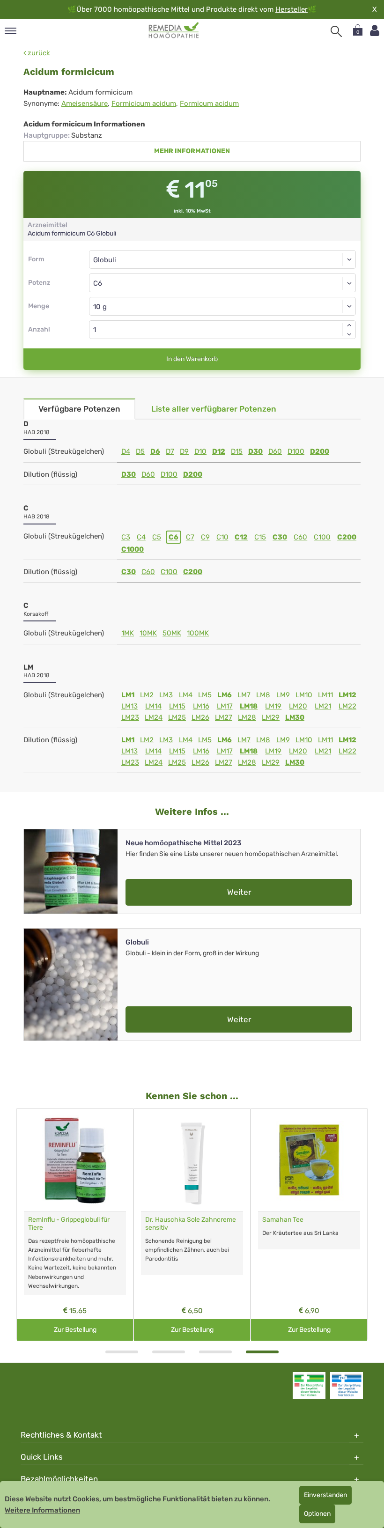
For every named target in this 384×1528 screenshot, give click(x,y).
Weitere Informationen (42, 1510)
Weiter (239, 892)
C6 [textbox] (97, 283)
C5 (156, 537)
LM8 (263, 695)
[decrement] (349, 334)
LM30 (294, 717)
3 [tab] (215, 1352)
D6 (155, 451)
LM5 (205, 695)
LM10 (303, 695)
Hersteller (291, 9)
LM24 (153, 717)
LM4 (185, 695)
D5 (140, 451)
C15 (260, 537)
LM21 (323, 706)
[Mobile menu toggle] (10, 31)
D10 (200, 451)
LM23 (130, 717)
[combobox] (222, 282)
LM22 (347, 706)
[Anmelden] (374, 30)
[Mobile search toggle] (336, 31)
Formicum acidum (209, 103)
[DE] (174, 30)
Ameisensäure (84, 103)
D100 (296, 451)
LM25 (177, 717)
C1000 (132, 549)
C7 (190, 537)
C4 (141, 537)
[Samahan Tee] (309, 1160)
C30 (280, 537)
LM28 (247, 717)
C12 (241, 537)
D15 (237, 451)
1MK (127, 633)
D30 (255, 451)
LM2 (147, 695)
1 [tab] (121, 1352)
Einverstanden (325, 1495)
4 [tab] (262, 1352)
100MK (198, 633)
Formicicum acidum (143, 103)
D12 (218, 451)
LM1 (127, 695)
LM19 (273, 706)
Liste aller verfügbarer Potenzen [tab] (213, 408)
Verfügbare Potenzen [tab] (79, 408)
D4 (125, 451)
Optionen (317, 1514)
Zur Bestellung (75, 1330)
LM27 (223, 717)
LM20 (298, 706)
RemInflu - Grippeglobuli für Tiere (69, 1224)
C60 (300, 537)
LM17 (225, 706)
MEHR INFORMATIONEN (192, 151)
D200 (319, 451)
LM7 (244, 695)
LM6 (224, 695)
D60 (275, 451)
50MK (171, 633)
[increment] (349, 325)
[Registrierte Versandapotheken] (309, 1385)
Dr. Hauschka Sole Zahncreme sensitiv (190, 1224)
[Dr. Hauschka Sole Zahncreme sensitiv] (192, 1160)
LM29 (271, 717)
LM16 (201, 706)
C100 (322, 537)
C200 (346, 537)
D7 (170, 451)
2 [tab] (168, 1352)
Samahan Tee (282, 1220)
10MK (148, 633)
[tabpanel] (309, 1224)
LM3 (166, 695)
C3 (125, 537)
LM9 (283, 695)
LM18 (249, 706)
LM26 (200, 717)
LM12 (347, 695)
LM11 (325, 695)
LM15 (177, 706)
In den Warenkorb (192, 359)
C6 (173, 537)
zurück (38, 53)
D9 (184, 451)
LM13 (129, 706)
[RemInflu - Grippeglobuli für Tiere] (75, 1160)
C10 (222, 537)
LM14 (153, 706)
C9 (205, 537)
